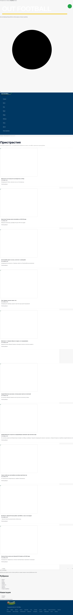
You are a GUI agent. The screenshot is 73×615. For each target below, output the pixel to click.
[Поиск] (36, 90)
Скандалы (35, 611)
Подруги (59, 609)
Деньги (4, 126)
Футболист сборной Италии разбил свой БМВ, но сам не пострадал (16, 515)
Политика (9, 611)
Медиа (3, 583)
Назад (3, 568)
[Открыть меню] (36, 92)
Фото (52, 611)
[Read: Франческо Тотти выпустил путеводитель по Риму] (18, 176)
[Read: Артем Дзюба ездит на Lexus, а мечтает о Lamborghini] (18, 257)
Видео (3, 582)
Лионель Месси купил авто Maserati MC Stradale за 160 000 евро (15, 556)
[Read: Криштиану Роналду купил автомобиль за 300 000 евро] (18, 216)
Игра (3, 580)
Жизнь (3, 586)
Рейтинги (4, 584)
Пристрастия (22, 611)
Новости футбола (6, 130)
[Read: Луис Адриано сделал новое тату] (18, 297)
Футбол (56, 611)
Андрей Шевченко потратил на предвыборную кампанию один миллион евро (18, 434)
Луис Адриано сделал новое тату (8, 300)
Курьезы (35, 609)
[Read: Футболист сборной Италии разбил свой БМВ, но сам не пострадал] (18, 513)
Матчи (3, 579)
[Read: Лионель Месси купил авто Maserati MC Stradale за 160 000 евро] (18, 553)
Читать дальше (4, 184)
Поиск (15, 0)
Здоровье (26, 609)
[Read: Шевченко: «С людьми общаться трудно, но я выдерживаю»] (18, 338)
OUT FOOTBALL (4, 95)
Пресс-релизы (15, 611)
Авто (8, 609)
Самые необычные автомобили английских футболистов (14, 475)
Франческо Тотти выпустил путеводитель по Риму (12, 178)
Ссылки (40, 611)
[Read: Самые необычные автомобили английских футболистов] (18, 472)
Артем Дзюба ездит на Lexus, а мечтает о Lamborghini (13, 259)
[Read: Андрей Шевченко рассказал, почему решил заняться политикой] (18, 391)
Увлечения (46, 611)
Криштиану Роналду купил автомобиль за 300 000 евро (13, 219)
